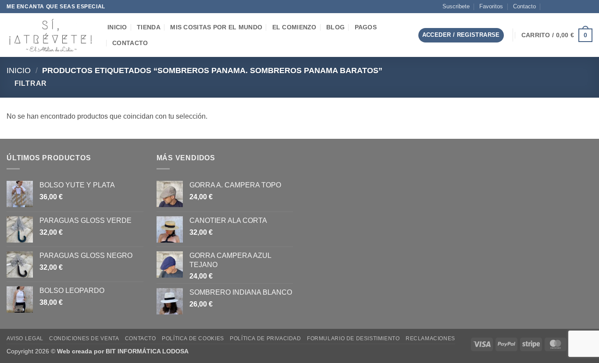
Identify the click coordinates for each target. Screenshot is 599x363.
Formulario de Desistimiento (353, 338)
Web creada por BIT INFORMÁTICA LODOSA (123, 351)
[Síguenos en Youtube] (588, 7)
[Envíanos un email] (571, 7)
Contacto (524, 6)
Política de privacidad (265, 338)
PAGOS (366, 27)
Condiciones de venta (84, 338)
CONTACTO (130, 42)
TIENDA (148, 27)
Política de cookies (193, 338)
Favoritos (491, 6)
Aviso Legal (25, 338)
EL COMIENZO (294, 27)
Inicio (19, 70)
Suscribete (456, 6)
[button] (404, 35)
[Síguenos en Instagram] (563, 7)
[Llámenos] (579, 7)
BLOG (335, 27)
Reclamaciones (430, 338)
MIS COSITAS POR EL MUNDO (216, 27)
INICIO (117, 27)
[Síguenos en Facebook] (554, 7)
